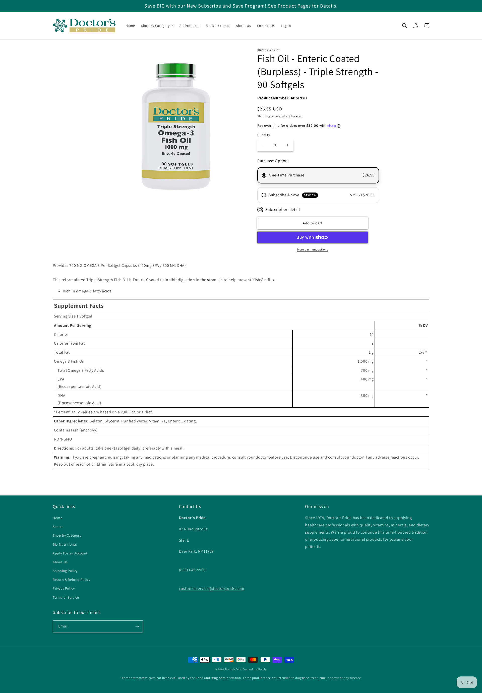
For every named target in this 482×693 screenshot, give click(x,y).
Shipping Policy (65, 571)
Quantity (263, 135)
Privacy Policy (64, 588)
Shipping (263, 116)
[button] (157, 25)
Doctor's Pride (233, 669)
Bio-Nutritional (65, 544)
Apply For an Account (70, 553)
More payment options (312, 249)
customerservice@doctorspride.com (211, 588)
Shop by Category (67, 535)
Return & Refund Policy (71, 579)
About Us (60, 562)
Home (57, 518)
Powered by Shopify (255, 669)
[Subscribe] (137, 626)
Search (58, 526)
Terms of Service (66, 597)
